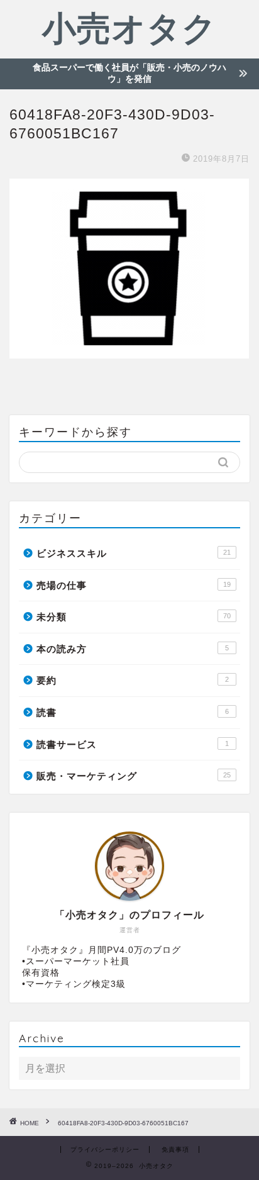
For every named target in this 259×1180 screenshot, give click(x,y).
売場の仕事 (133, 585)
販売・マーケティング (133, 776)
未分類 (133, 616)
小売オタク (129, 27)
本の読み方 (132, 648)
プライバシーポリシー (105, 1149)
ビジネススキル (133, 553)
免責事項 (175, 1149)
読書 (132, 712)
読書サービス (132, 744)
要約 (132, 680)
